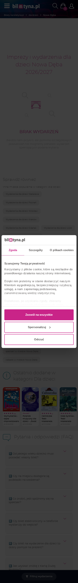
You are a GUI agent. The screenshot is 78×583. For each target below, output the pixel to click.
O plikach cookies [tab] (62, 250)
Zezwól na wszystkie (39, 314)
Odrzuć (39, 339)
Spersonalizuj (37, 327)
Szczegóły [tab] (36, 250)
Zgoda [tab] (13, 250)
